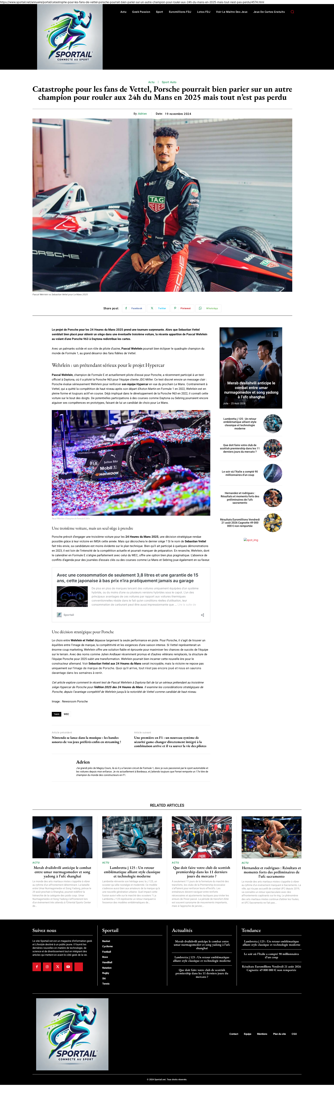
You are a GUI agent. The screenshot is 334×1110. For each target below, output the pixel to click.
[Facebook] (36, 966)
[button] (292, 11)
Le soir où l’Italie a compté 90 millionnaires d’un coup (240, 473)
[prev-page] (268, 334)
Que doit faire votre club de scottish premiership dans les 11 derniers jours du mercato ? (240, 448)
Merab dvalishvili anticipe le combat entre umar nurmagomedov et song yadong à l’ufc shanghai (251, 390)
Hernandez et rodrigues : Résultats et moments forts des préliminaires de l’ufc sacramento (240, 497)
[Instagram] (47, 966)
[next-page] (275, 334)
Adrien (142, 113)
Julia (225, 403)
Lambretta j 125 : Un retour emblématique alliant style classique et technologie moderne (239, 423)
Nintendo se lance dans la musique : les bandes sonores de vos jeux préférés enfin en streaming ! (86, 739)
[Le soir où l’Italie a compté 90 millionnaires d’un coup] (272, 473)
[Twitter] (57, 966)
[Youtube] (68, 966)
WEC (66, 714)
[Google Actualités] (78, 966)
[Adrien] (61, 768)
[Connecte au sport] (72, 1034)
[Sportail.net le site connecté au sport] (70, 37)
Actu (151, 82)
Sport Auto (169, 82)
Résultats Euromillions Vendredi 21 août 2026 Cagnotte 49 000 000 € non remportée (240, 523)
